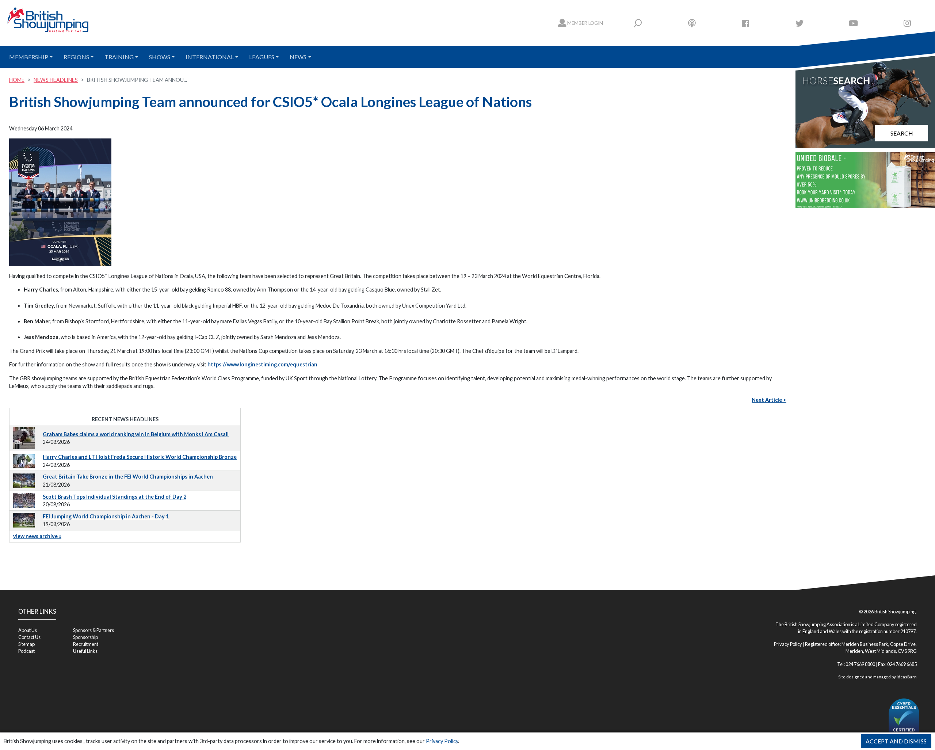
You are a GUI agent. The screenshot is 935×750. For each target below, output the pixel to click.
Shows (159, 56)
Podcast (26, 651)
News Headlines (56, 80)
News (298, 56)
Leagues (261, 56)
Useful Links (85, 651)
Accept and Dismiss (896, 741)
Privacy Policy (442, 741)
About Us (27, 630)
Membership (28, 56)
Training (119, 56)
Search (901, 133)
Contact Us (29, 637)
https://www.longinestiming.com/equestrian (262, 364)
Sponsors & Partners (93, 630)
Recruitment (85, 644)
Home (16, 80)
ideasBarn (907, 676)
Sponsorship (85, 637)
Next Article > (769, 400)
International (210, 56)
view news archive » (37, 536)
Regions (76, 56)
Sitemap (26, 644)
